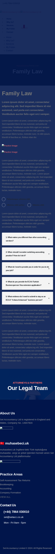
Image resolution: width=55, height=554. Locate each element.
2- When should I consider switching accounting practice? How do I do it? (25, 254)
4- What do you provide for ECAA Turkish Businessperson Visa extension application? (23, 283)
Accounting (5, 488)
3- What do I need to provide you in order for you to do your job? (27, 268)
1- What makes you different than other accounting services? (26, 239)
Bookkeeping (6, 484)
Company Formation (10, 492)
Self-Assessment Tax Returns (15, 480)
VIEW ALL (5, 497)
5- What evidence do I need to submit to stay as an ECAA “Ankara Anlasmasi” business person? (26, 298)
